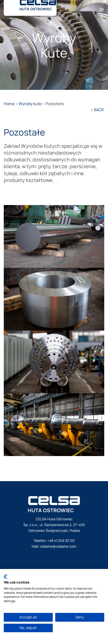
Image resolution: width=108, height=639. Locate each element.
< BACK (97, 109)
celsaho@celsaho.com (58, 546)
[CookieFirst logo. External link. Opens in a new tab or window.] (6, 576)
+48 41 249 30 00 (61, 540)
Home (9, 103)
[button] (101, 7)
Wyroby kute (30, 103)
